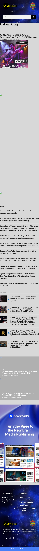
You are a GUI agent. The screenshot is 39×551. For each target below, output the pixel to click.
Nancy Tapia (7, 375)
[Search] (33, 17)
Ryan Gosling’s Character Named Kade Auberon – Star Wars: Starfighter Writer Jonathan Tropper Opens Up (18, 276)
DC (3, 369)
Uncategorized (4, 33)
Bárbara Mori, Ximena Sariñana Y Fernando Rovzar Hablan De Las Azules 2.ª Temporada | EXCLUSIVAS (24, 344)
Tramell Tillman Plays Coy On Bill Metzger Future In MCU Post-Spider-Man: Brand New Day (24, 309)
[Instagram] (13, 538)
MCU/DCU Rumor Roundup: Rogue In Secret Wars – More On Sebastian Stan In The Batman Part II (24, 333)
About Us (5, 497)
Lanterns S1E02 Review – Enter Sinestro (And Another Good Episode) (23, 299)
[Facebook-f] (3, 538)
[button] (19, 9)
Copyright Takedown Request (9, 501)
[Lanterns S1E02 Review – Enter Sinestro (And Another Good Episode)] (3, 298)
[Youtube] (6, 538)
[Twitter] (10, 538)
